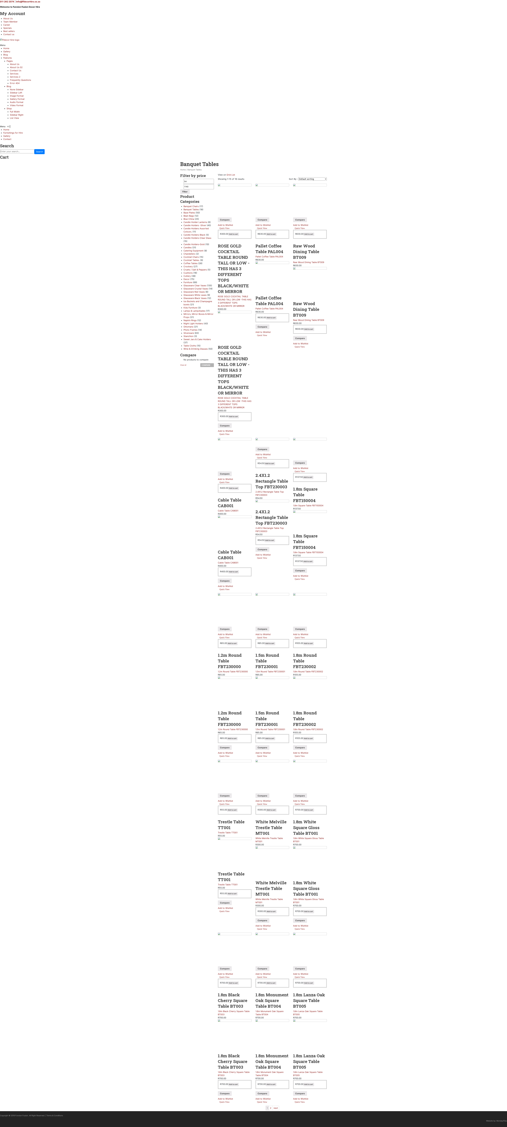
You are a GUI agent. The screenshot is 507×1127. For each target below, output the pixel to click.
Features (7, 57)
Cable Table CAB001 (228, 510)
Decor (187, 279)
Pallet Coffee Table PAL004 (269, 256)
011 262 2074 (7, 1)
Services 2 (15, 76)
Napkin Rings (190, 320)
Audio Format (16, 102)
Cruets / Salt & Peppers (195, 269)
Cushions (188, 272)
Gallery (6, 51)
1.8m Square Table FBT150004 (308, 505)
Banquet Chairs (191, 206)
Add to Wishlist (225, 225)
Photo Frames (190, 330)
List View (14, 118)
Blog (5, 54)
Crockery (188, 266)
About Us (8, 18)
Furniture (188, 282)
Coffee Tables (191, 263)
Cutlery (187, 276)
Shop (9, 108)
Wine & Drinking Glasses (196, 349)
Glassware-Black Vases (195, 298)
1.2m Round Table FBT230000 (233, 671)
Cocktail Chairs (191, 257)
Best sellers (9, 31)
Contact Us (15, 70)
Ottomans (188, 326)
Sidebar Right (16, 115)
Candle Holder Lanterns (195, 222)
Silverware (189, 333)
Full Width (15, 111)
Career (6, 24)
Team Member (10, 21)
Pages (10, 61)
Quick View (224, 228)
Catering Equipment (193, 250)
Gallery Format (17, 99)
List (233, 174)
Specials (7, 28)
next (276, 1108)
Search (39, 151)
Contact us (8, 34)
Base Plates (189, 212)
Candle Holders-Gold (194, 244)
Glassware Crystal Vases (196, 288)
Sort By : (293, 179)
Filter (185, 191)
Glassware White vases (195, 295)
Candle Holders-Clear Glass (197, 238)
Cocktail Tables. (191, 260)
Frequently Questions (20, 80)
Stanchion (188, 336)
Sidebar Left (16, 92)
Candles (188, 247)
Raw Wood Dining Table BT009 (308, 262)
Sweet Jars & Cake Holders (197, 339)
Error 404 (15, 83)
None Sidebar (17, 89)
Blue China (189, 219)
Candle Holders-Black (194, 234)
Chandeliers (189, 253)
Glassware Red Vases (194, 291)
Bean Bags (189, 215)
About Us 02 (16, 67)
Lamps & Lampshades (194, 310)
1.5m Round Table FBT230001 (270, 671)
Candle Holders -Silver (195, 225)
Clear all (183, 365)
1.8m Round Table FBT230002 (308, 671)
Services (14, 73)
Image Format (17, 95)
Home (6, 48)
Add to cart (233, 234)
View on (222, 174)
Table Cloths (190, 345)
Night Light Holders (193, 323)
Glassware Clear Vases (195, 285)
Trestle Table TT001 (228, 832)
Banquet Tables (191, 209)
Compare (206, 365)
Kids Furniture (190, 307)
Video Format (16, 105)
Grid (229, 174)
